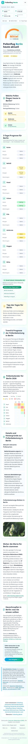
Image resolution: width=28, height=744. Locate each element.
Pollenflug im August (9, 296)
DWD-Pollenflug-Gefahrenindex (15, 595)
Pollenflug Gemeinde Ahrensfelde (14, 706)
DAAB (16, 687)
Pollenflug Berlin (17, 714)
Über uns (5, 728)
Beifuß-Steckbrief (8, 290)
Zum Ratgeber (13, 659)
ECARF (19, 689)
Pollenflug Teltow (11, 708)
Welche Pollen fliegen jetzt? (11, 287)
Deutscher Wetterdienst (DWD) (16, 720)
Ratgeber (22, 725)
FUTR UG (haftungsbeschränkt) (17, 738)
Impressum (22, 728)
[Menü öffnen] (25, 2)
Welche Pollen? (14, 21)
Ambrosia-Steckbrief (9, 293)
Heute (5, 21)
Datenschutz (14, 730)
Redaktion (13, 728)
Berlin (8, 7)
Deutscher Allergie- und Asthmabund (13, 688)
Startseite (3, 7)
